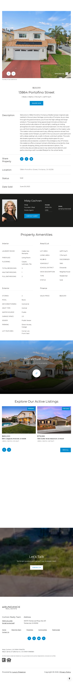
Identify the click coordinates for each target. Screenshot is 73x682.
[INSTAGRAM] (34, 638)
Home (4, 630)
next (13, 74)
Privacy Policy (65, 672)
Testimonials (56, 630)
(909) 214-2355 (48, 209)
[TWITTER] (43, 638)
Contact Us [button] (36, 567)
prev (9, 74)
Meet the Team (16, 630)
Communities (42, 630)
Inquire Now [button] (36, 103)
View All (65, 450)
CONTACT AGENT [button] (32, 216)
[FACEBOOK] (29, 638)
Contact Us (5, 632)
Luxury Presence (19, 672)
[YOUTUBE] (39, 638)
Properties (30, 630)
